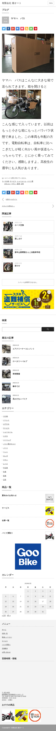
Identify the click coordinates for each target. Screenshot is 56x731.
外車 (4, 472)
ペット (5, 452)
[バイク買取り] (8, 715)
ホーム (4, 629)
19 (6, 606)
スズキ (5, 436)
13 (13, 601)
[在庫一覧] (35, 715)
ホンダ (5, 456)
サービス (13, 181)
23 (35, 606)
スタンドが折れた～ (8, 206)
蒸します (18, 239)
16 (35, 601)
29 (28, 612)
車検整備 (16, 374)
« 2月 (4, 615)
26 (6, 612)
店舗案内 (5, 648)
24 (43, 606)
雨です (17, 266)
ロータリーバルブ (20, 361)
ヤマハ (13, 184)
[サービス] (21, 715)
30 (35, 612)
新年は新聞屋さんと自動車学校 (27, 252)
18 (50, 601)
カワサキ (6, 424)
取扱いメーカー (7, 637)
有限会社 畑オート (17, 728)
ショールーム (21, 181)
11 (50, 596)
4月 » (9, 615)
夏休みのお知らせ (9, 495)
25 (50, 606)
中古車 (5, 468)
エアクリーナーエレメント (24, 349)
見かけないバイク (20, 399)
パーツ (5, 448)
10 (43, 596)
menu (51, 3)
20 (13, 606)
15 (28, 601)
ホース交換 (19, 225)
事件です (16, 386)
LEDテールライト (11, 199)
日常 (22, 184)
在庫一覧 (5, 520)
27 (13, 612)
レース (5, 464)
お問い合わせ (6, 652)
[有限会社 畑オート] (13, 3)
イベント (6, 420)
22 (28, 606)
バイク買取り (7, 533)
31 (43, 612)
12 (6, 601)
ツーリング (7, 440)
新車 (18, 184)
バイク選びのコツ (9, 444)
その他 (6, 181)
